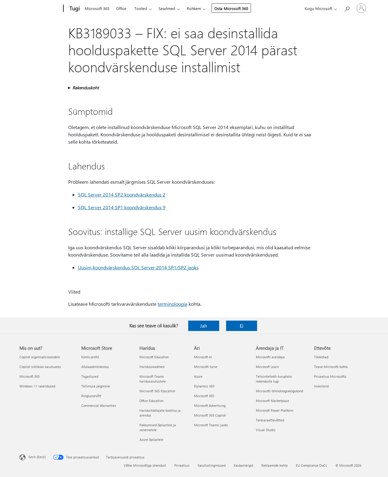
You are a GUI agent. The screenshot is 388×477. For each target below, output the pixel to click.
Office (121, 8)
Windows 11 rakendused (37, 386)
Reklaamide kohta (274, 465)
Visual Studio (265, 430)
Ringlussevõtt (91, 396)
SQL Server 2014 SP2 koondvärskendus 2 (122, 194)
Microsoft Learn (267, 366)
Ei (241, 325)
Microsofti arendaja (270, 357)
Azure (198, 376)
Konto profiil (90, 357)
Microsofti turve (205, 366)
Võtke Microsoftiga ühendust (145, 465)
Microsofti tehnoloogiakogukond (279, 391)
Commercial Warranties (98, 405)
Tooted (140, 8)
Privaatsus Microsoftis (330, 376)
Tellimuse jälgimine (95, 386)
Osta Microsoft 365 (231, 8)
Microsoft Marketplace (272, 400)
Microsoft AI (203, 357)
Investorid (321, 386)
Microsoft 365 (97, 8)
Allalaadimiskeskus (95, 366)
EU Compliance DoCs (311, 465)
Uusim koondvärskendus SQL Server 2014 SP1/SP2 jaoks (138, 267)
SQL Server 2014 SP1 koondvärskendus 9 (122, 207)
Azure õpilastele (151, 439)
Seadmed (167, 8)
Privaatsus (181, 465)
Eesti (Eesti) (37, 457)
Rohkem (194, 8)
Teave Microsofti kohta (331, 366)
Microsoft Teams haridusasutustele (152, 378)
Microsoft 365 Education (157, 391)
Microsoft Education (154, 357)
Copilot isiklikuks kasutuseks (40, 366)
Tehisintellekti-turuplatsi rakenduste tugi (274, 378)
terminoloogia (172, 304)
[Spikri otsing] (346, 8)
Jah (203, 325)
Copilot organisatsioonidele (39, 357)
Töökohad (321, 357)
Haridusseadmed (151, 366)
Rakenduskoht (85, 87)
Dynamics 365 (204, 386)
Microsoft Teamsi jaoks (211, 425)
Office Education (151, 400)
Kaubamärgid (243, 465)
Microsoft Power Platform (274, 410)
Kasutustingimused (212, 465)
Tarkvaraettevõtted (270, 420)
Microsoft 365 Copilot (210, 415)
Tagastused (89, 376)
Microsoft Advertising (210, 405)
